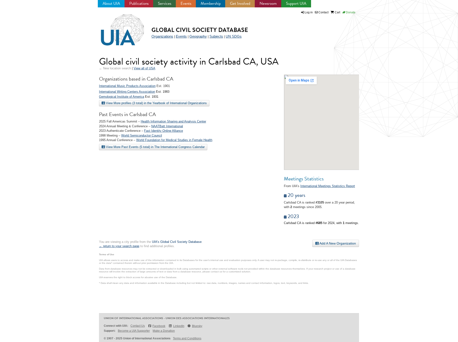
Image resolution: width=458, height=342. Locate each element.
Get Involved (240, 3)
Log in (309, 12)
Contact (323, 12)
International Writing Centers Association (127, 91)
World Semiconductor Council (141, 135)
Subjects (216, 36)
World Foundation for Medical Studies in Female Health (174, 140)
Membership (211, 3)
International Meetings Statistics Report (327, 186)
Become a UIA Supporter (134, 330)
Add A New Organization (337, 243)
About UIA (111, 3)
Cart (337, 12)
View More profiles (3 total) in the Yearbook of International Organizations (156, 103)
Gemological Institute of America (121, 96)
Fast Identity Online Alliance (163, 131)
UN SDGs (234, 36)
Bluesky (197, 326)
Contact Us (137, 325)
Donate (350, 12)
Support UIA (296, 3)
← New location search (115, 68)
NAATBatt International (167, 126)
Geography (198, 36)
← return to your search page (119, 246)
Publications (139, 3)
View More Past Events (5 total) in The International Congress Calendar (155, 147)
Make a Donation (164, 330)
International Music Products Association (127, 86)
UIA (117, 27)
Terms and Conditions (187, 338)
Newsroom (268, 3)
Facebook (158, 326)
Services (164, 3)
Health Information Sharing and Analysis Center (173, 121)
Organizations (162, 36)
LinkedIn (178, 326)
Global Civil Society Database (199, 30)
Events (186, 3)
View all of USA (144, 68)
